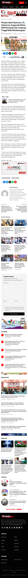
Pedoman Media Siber (20, 570)
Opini (2, 543)
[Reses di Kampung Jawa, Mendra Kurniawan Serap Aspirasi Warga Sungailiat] (4, 505)
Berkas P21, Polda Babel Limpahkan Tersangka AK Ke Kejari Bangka (14, 335)
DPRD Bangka (12, 499)
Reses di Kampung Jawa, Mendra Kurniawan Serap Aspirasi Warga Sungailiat (16, 350)
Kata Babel (3, 563)
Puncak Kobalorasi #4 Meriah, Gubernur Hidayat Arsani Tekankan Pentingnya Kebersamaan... (7, 230)
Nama (5, 301)
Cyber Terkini (17, 559)
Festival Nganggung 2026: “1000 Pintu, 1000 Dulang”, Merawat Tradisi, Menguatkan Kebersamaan (15, 343)
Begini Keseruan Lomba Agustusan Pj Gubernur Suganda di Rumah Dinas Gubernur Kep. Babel (7, 209)
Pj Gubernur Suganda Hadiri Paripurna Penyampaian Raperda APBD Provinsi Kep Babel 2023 (21, 209)
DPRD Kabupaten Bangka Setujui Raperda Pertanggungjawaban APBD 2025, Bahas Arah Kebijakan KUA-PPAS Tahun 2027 (12, 419)
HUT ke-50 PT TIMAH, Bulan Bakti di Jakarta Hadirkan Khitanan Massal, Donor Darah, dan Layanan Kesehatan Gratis (20, 469)
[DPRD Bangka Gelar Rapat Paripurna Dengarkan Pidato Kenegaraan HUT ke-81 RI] (14, 393)
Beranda (12, 7)
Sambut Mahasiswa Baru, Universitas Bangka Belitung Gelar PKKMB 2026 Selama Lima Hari (12, 403)
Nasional (3, 540)
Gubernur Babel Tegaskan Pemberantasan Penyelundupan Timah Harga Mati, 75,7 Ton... (6, 266)
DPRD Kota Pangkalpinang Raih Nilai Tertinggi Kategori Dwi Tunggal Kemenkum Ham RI (17, 101)
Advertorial (4, 7)
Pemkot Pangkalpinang (14, 489)
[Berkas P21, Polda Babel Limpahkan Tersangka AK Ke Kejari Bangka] (4, 486)
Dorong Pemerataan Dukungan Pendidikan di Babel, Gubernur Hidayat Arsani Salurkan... (20, 248)
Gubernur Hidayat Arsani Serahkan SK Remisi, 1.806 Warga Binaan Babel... (20, 265)
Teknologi (16, 550)
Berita (17, 7)
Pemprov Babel (15, 178)
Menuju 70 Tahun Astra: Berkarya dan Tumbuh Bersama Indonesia (7, 450)
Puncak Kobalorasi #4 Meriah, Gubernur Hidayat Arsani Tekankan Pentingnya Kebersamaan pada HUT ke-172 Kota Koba (15, 366)
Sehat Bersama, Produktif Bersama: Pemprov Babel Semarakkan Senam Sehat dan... (6, 248)
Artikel (2, 546)
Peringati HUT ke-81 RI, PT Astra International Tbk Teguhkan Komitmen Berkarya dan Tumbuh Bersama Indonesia (21, 452)
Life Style (3, 550)
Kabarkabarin (4, 559)
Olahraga (16, 546)
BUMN (22, 7)
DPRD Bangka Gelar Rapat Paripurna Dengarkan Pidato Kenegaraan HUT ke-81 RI (13, 396)
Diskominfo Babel (6, 178)
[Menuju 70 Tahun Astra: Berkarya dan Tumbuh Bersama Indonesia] (7, 447)
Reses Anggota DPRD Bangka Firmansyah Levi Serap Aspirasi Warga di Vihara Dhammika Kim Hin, (15, 358)
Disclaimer (5, 570)
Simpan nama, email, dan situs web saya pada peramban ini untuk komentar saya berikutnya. (14, 309)
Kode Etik (11, 570)
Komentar (6, 282)
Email (16, 301)
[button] (15, 53)
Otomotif (16, 543)
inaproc (21, 2)
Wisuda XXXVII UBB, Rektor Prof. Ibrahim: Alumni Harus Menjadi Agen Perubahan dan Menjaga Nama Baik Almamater (14, 411)
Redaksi (14, 572)
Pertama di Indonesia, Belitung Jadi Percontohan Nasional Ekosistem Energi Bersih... (20, 230)
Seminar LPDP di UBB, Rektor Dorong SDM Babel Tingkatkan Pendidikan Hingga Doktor (13, 427)
